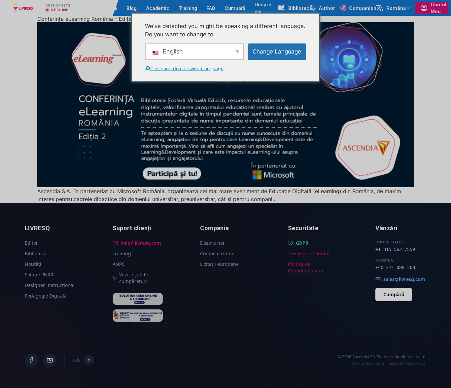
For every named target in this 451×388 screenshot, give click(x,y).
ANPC (119, 264)
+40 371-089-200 (395, 267)
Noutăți (33, 264)
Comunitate (103, 8)
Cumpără (235, 8)
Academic (157, 8)
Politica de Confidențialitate (306, 267)
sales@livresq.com (404, 279)
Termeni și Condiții (309, 253)
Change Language (277, 51)
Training (188, 8)
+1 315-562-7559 (395, 249)
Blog (131, 8)
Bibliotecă (36, 253)
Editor (31, 243)
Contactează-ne (217, 253)
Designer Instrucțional (50, 285)
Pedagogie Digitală (46, 296)
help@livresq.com (141, 243)
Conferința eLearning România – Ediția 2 (87, 19)
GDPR (302, 243)
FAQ (210, 8)
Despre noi (212, 243)
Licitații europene (219, 264)
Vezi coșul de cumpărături (133, 277)
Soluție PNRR (39, 274)
